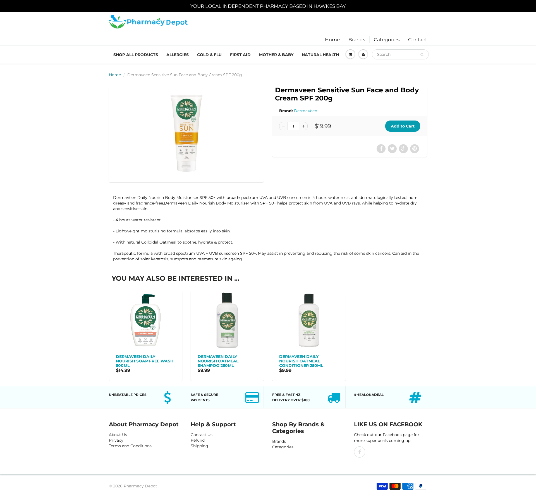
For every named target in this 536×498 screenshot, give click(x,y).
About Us (118, 434)
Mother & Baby (276, 54)
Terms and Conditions (130, 445)
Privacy (116, 440)
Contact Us (201, 434)
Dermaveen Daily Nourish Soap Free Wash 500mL (144, 361)
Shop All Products (135, 54)
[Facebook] (359, 452)
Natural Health (320, 54)
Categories (386, 39)
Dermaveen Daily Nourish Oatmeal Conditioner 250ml (301, 361)
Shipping (199, 445)
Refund (198, 440)
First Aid (240, 54)
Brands (356, 39)
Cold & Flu (209, 54)
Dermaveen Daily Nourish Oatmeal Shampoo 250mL (218, 361)
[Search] (422, 54)
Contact (417, 39)
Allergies (177, 54)
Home (332, 39)
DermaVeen (305, 110)
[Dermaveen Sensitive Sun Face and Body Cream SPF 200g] (186, 133)
